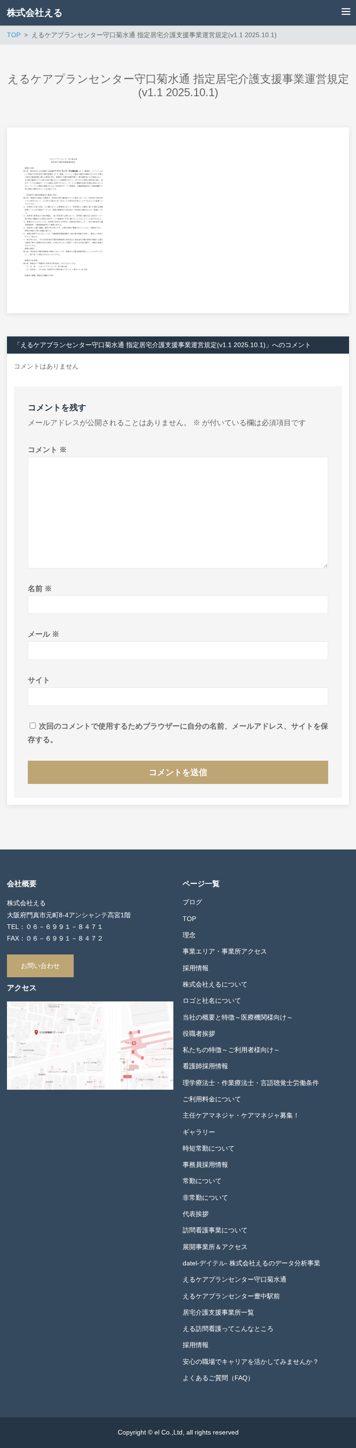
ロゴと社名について (212, 1000)
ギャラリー (199, 1132)
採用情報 (196, 968)
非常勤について (205, 1197)
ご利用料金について (212, 1099)
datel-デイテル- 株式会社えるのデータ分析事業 (251, 1263)
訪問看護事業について (215, 1230)
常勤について (202, 1181)
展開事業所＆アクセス (215, 1247)
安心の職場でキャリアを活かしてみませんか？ (251, 1361)
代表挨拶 (196, 1214)
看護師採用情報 (205, 1066)
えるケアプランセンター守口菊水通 (234, 1279)
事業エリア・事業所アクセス (225, 951)
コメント (47, 450)
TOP (189, 918)
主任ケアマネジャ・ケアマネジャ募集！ (241, 1115)
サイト (39, 680)
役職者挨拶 (199, 1033)
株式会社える (35, 12)
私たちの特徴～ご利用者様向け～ (231, 1049)
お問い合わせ (40, 965)
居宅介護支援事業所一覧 (218, 1312)
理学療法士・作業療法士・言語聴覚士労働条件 (251, 1082)
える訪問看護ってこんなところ (228, 1328)
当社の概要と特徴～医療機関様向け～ (238, 1017)
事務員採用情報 (205, 1164)
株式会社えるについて (215, 984)
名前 (40, 588)
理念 (189, 935)
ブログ (192, 902)
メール (43, 634)
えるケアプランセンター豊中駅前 (231, 1296)
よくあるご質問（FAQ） (218, 1378)
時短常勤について (209, 1148)
